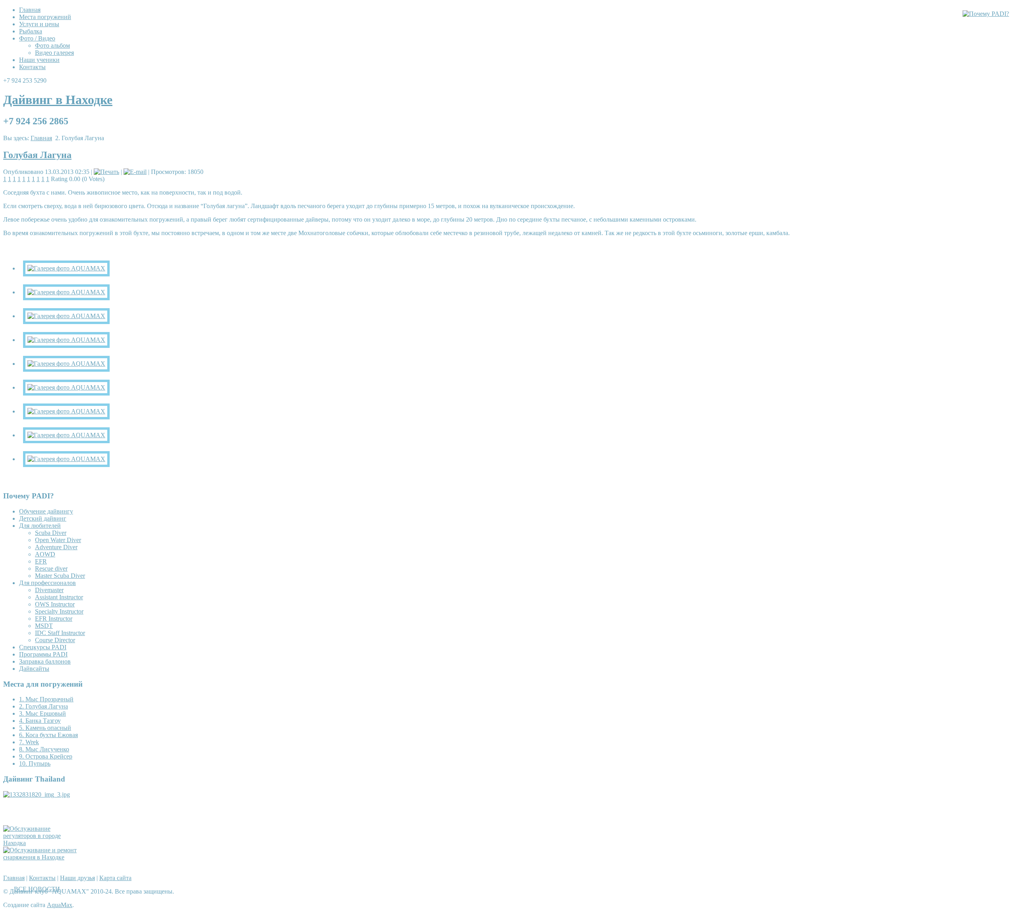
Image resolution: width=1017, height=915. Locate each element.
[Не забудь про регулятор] (43, 843)
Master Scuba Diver (60, 575)
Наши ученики (39, 59)
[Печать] (106, 171)
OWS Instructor (55, 604)
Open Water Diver (58, 540)
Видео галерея (54, 52)
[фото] (66, 268)
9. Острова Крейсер (45, 756)
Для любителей (40, 525)
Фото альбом (52, 45)
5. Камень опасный (45, 727)
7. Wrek (29, 742)
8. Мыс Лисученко (44, 749)
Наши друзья (77, 877)
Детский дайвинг (42, 518)
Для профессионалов (47, 582)
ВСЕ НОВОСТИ (37, 889)
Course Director (55, 640)
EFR (41, 561)
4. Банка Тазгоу (40, 720)
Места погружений (45, 17)
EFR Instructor (53, 618)
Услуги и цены (39, 24)
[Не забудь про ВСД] (43, 857)
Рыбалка (30, 31)
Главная (30, 9)
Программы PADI (43, 654)
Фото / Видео (37, 38)
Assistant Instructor (59, 597)
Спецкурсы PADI (42, 647)
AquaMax (59, 904)
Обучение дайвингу (46, 511)
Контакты (32, 67)
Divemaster (49, 590)
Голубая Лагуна (37, 155)
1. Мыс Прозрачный (46, 699)
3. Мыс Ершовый (42, 713)
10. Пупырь (34, 763)
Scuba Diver (50, 532)
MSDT (44, 625)
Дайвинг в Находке (57, 100)
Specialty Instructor (59, 611)
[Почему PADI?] (986, 13)
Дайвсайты (34, 668)
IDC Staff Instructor (60, 632)
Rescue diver (51, 568)
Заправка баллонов (45, 661)
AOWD (45, 554)
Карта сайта (115, 877)
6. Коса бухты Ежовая (48, 735)
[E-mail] (135, 171)
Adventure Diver (56, 547)
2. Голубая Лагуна (43, 706)
